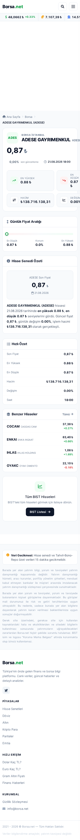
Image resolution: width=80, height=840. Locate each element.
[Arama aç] (62, 6)
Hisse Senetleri (12, 709)
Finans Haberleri (13, 782)
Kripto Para (10, 729)
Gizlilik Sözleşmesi (15, 801)
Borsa (12, 6)
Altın (5, 722)
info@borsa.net (17, 808)
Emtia (6, 743)
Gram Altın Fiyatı (13, 776)
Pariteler (8, 736)
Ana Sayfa (13, 116)
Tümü (66, 414)
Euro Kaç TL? (11, 769)
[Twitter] (6, 690)
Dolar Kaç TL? (11, 762)
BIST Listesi (38, 512)
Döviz (6, 715)
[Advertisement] (40, 66)
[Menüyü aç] (73, 6)
